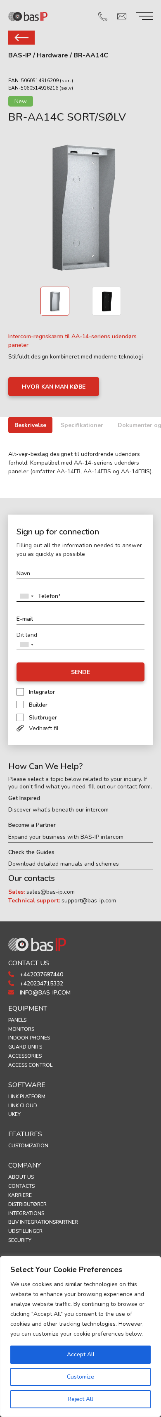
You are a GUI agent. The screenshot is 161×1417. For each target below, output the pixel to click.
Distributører (27, 1204)
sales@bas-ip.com (50, 892)
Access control (30, 1065)
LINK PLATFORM (26, 1096)
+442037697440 (40, 974)
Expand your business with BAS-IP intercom (65, 837)
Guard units (25, 1047)
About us (21, 1177)
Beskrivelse (30, 425)
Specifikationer (82, 425)
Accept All (81, 1354)
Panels (17, 1020)
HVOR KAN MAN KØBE (53, 387)
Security (19, 1240)
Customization (28, 1145)
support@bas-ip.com (89, 900)
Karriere (20, 1195)
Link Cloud (22, 1105)
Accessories (25, 1056)
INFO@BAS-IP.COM (44, 993)
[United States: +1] (26, 596)
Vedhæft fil (44, 728)
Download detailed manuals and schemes (63, 864)
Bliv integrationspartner (43, 1222)
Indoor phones (29, 1038)
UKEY (14, 1114)
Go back (21, 38)
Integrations (26, 1213)
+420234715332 (40, 983)
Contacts (21, 1186)
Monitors (21, 1029)
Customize (80, 1377)
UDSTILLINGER (25, 1231)
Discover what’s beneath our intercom (58, 810)
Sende (80, 672)
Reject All (80, 1399)
